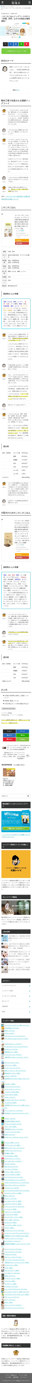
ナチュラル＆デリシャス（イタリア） (15, 1180)
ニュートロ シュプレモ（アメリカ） (15, 1260)
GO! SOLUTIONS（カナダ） (13, 1121)
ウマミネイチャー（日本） (12, 1270)
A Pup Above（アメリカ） (12, 1028)
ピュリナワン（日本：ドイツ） (13, 1225)
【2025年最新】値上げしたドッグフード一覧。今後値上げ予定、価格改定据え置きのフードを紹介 (19, 954)
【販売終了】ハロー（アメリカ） (14, 1129)
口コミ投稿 (8, 1377)
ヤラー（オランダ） (10, 1299)
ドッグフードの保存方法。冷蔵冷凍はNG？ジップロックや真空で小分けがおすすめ (19, 962)
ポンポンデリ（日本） (11, 1222)
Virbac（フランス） (10, 1276)
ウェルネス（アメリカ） (11, 1286)
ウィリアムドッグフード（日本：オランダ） (17, 1025)
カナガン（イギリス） (11, 1076)
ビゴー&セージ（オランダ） (12, 1273)
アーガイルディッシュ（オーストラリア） (16, 1046)
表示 (17, 90)
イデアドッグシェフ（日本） (13, 1145)
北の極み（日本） (9, 1153)
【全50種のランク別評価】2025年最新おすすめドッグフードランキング (19, 938)
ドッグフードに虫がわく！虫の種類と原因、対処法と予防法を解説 (19, 968)
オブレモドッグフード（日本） (13, 1193)
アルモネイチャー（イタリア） (13, 1044)
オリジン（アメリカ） (11, 1198)
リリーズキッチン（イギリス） (13, 1161)
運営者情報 (15, 1377)
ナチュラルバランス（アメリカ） (14, 1177)
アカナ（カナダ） (9, 1033)
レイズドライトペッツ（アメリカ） (14, 1230)
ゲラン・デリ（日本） (11, 1126)
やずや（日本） (9, 1302)
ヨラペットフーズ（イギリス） (13, 1305)
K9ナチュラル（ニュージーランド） (15, 1148)
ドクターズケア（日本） (11, 1094)
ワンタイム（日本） (10, 1281)
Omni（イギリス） (10, 1196)
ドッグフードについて (9, 985)
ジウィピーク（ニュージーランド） (14, 1307)
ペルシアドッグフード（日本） (13, 1204)
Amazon (19, 240)
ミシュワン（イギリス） (11, 1169)
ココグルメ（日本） (10, 1084)
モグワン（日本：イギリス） (13, 1172)
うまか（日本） (9, 1268)
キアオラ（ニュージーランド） (13, 1150)
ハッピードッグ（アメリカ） (13, 1132)
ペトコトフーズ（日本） (11, 1214)
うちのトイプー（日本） (11, 1265)
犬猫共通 (5, 1006)
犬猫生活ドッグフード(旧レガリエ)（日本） (17, 1236)
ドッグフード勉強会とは (11, 1375)
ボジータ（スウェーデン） (12, 1062)
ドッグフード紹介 (7, 990)
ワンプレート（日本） (11, 1283)
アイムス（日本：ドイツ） (12, 1142)
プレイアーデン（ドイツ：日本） (14, 1217)
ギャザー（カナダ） (10, 1118)
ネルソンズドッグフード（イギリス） (15, 1185)
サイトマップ (23, 1377)
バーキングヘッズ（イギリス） (13, 1054)
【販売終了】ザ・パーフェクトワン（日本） (17, 1262)
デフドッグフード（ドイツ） (13, 1089)
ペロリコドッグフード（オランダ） (14, 1206)
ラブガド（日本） (9, 1228)
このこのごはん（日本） (11, 1156)
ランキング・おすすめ (9, 996)
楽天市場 (19, 243)
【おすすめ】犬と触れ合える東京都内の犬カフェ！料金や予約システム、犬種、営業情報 (19, 946)
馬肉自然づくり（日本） (11, 1052)
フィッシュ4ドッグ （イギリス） (14, 1110)
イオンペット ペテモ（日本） (13, 1212)
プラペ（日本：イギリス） (12, 1220)
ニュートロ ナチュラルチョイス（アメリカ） (17, 1190)
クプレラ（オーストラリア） (13, 1086)
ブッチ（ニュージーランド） (13, 1068)
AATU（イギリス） (10, 1030)
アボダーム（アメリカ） (11, 1049)
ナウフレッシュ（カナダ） (12, 1188)
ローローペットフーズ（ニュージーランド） (17, 1233)
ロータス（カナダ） (10, 1164)
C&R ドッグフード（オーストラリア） (15, 1070)
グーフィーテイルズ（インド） (13, 1124)
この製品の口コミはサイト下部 (16, 51)
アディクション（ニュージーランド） (15, 1036)
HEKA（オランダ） (10, 1134)
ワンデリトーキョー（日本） (13, 1278)
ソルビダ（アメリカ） (11, 1254)
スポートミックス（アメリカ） (13, 1257)
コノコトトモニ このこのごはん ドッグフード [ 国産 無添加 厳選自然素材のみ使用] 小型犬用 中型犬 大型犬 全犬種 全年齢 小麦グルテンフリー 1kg (22, 221)
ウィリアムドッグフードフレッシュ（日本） (17, 1294)
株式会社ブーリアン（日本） (13, 1073)
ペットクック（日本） (11, 1209)
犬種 (3, 1011)
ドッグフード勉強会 (15, 1380)
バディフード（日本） (11, 1065)
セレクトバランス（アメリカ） (13, 1249)
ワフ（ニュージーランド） (12, 1297)
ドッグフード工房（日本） (12, 1092)
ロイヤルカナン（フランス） (13, 1241)
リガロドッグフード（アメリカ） (14, 1238)
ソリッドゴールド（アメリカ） (13, 1252)
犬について (5, 1001)
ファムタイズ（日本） (11, 1102)
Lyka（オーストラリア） (11, 1166)
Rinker (22, 230)
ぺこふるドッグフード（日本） (13, 1201)
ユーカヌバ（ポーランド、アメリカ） (15, 1100)
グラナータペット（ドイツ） (13, 1158)
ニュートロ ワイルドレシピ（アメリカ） (16, 1289)
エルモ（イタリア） (10, 1097)
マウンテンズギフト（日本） (13, 1174)
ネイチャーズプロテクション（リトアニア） (17, 1182)
